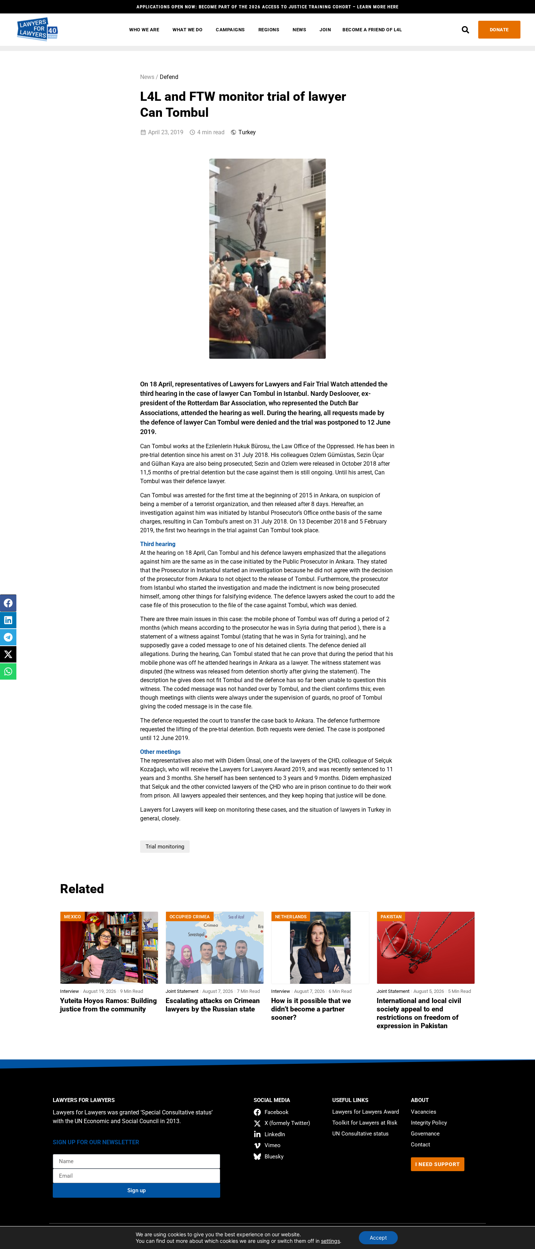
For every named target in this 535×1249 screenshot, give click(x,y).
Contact (420, 1144)
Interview (69, 991)
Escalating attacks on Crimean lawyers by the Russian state (213, 1005)
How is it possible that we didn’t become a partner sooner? (311, 1009)
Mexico (72, 916)
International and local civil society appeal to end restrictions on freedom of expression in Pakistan (419, 1013)
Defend (169, 76)
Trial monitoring (165, 846)
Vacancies (423, 1112)
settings (330, 1241)
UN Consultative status (360, 1133)
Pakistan (391, 916)
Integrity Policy (429, 1122)
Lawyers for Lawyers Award (365, 1112)
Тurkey (247, 132)
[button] (465, 29)
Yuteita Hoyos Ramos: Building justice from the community (108, 1005)
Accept (378, 1237)
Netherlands (290, 916)
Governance (425, 1133)
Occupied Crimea (190, 916)
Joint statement (182, 991)
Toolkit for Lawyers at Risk (364, 1122)
